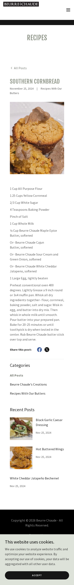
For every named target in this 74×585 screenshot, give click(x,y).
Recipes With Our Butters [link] (27, 393)
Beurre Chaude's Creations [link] (28, 384)
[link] (21, 10)
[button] (68, 10)
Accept (37, 575)
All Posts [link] (16, 375)
